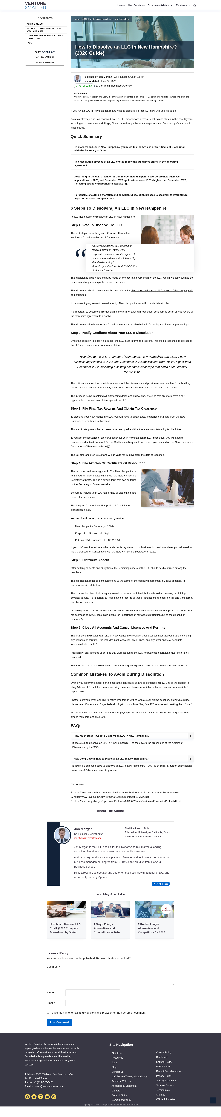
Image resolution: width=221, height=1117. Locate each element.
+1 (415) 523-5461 (43, 1082)
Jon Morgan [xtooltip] (105, 76)
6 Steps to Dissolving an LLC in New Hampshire (44, 29)
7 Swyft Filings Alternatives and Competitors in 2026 (107, 928)
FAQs (29, 43)
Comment (53, 966)
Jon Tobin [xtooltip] (104, 85)
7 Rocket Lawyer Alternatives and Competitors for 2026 (151, 928)
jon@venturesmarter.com (87, 838)
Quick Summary (35, 24)
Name (51, 992)
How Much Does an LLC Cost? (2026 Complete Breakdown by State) (65, 928)
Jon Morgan (83, 829)
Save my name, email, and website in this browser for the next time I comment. (99, 1012)
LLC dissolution (155, 437)
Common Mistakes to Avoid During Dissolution (45, 37)
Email (51, 1002)
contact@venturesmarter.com (47, 1086)
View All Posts (160, 884)
